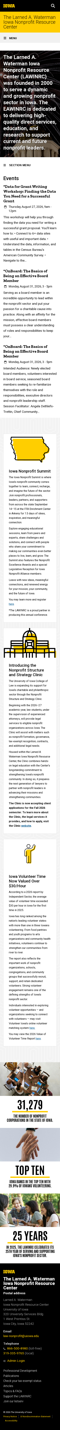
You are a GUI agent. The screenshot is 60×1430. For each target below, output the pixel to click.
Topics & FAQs (12, 1391)
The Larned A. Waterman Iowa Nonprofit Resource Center (29, 22)
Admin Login (16, 1361)
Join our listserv (13, 1401)
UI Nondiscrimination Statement (35, 1416)
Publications (11, 1376)
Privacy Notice (10, 1416)
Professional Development (20, 1370)
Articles (8, 1386)
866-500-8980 (17, 1348)
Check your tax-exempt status (22, 1381)
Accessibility (11, 1420)
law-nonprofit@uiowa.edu (21, 1336)
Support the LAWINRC (17, 1396)
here (38, 1038)
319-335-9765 (13, 1353)
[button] (53, 6)
